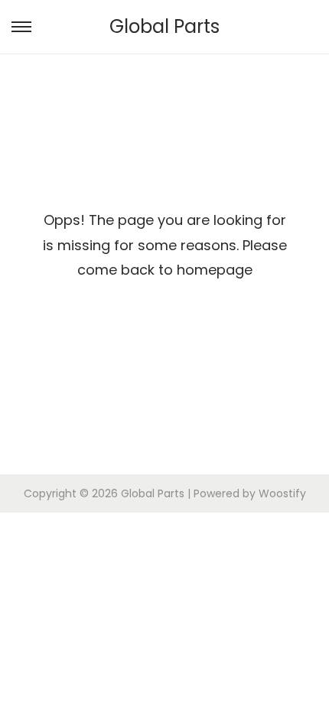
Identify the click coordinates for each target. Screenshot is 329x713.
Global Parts (164, 26)
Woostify (282, 493)
